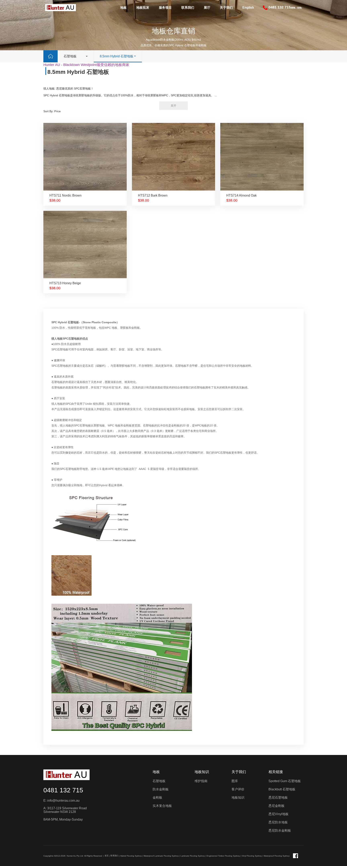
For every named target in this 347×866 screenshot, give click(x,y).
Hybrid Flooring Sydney (131, 856)
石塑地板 (70, 56)
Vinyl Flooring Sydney (252, 856)
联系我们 (187, 7)
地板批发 (142, 7)
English (248, 7)
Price (57, 111)
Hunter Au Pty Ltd (75, 856)
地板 (123, 7)
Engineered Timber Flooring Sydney (223, 856)
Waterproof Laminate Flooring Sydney (161, 856)
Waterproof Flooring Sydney (277, 856)
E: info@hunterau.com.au (61, 800)
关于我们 (226, 7)
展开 (173, 105)
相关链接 (275, 772)
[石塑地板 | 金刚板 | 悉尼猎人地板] (60, 7)
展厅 (207, 7)
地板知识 (202, 772)
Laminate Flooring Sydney (193, 856)
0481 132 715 (63, 790)
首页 (107, 856)
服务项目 (165, 7)
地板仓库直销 (173, 31)
